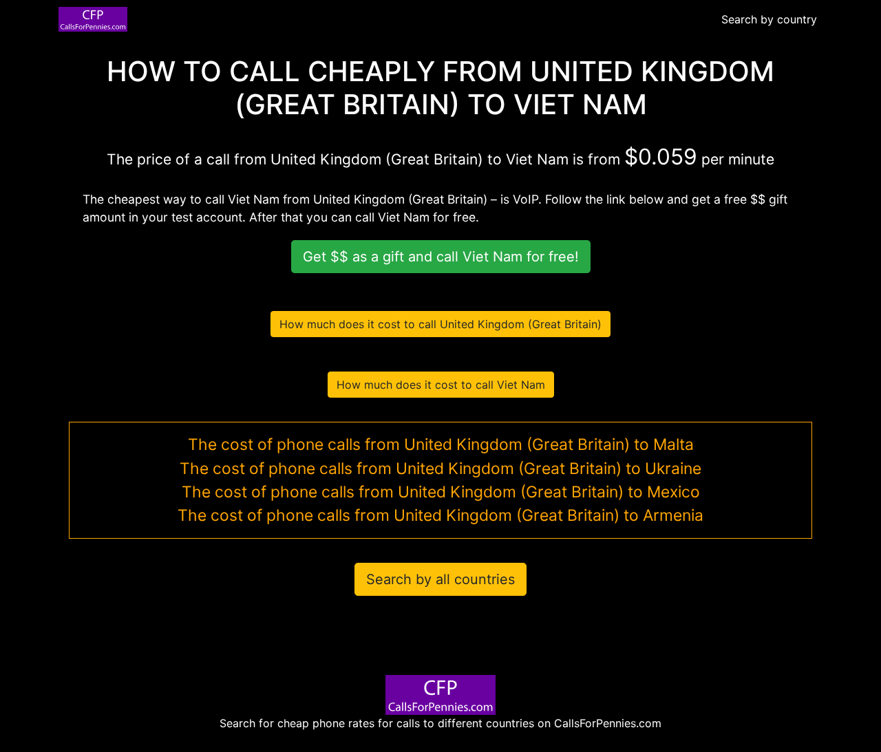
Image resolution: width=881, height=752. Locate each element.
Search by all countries (440, 579)
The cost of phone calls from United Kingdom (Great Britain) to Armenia (440, 515)
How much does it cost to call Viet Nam (441, 384)
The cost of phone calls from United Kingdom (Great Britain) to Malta (441, 444)
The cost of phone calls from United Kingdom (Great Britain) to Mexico (441, 492)
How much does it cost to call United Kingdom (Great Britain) (440, 324)
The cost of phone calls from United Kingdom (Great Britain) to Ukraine (440, 468)
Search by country (769, 19)
